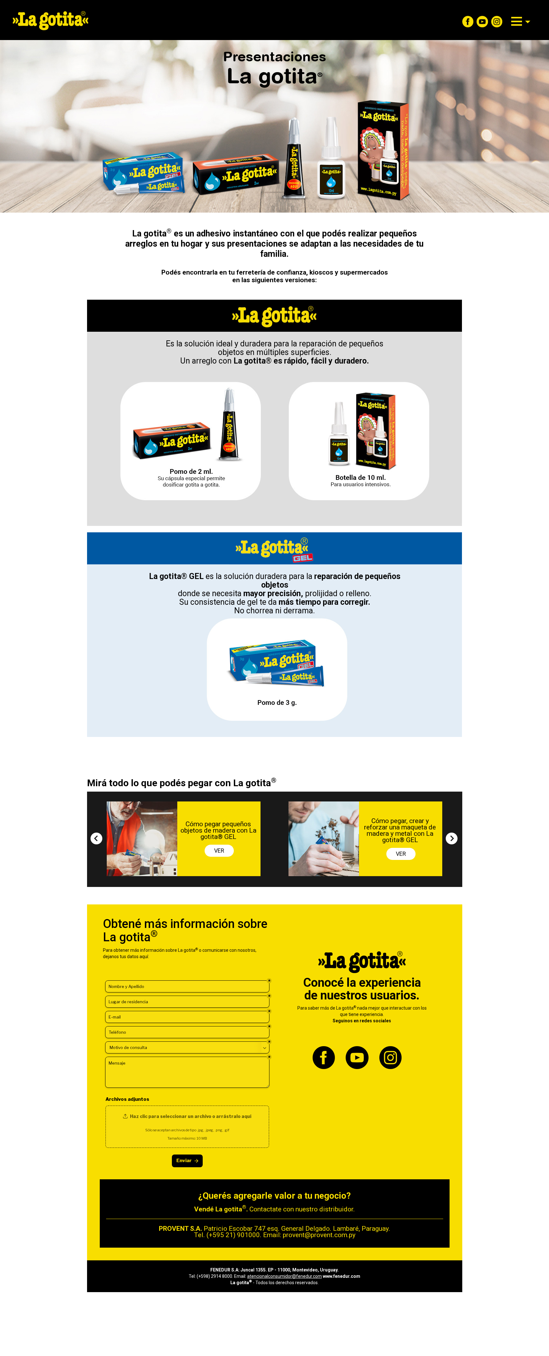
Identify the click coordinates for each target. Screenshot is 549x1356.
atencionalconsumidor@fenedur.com (284, 1276)
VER (219, 850)
